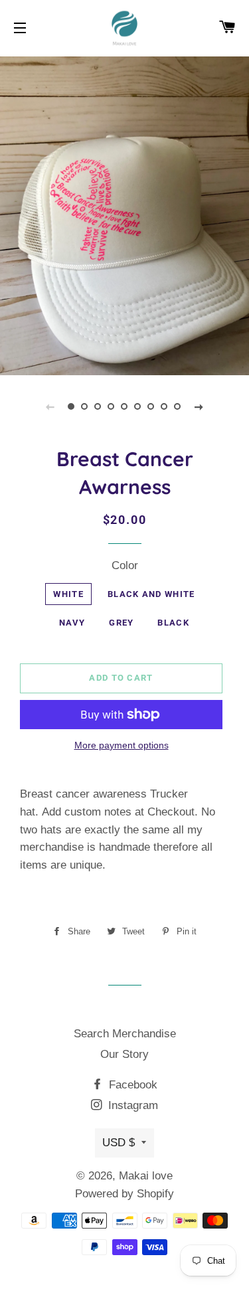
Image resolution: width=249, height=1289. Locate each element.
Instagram (131, 1105)
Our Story (124, 1054)
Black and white (151, 594)
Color (125, 565)
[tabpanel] (124, 214)
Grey (121, 623)
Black (173, 623)
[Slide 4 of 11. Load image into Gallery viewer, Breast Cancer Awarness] (111, 406)
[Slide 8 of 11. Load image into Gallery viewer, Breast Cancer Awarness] (164, 406)
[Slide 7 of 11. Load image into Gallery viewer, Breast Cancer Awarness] (151, 406)
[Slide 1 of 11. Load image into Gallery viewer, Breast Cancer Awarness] (71, 406)
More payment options (121, 745)
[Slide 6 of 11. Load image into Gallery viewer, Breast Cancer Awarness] (138, 406)
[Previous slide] (50, 406)
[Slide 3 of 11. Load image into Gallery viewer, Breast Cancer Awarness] (98, 406)
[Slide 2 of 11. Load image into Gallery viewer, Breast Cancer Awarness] (85, 406)
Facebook (131, 1084)
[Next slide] (199, 406)
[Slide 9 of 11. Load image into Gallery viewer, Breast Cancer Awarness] (178, 406)
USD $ (118, 1142)
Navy (72, 623)
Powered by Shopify (124, 1193)
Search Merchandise (125, 1033)
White (68, 594)
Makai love (146, 1175)
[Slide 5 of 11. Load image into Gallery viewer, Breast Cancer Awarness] (124, 406)
